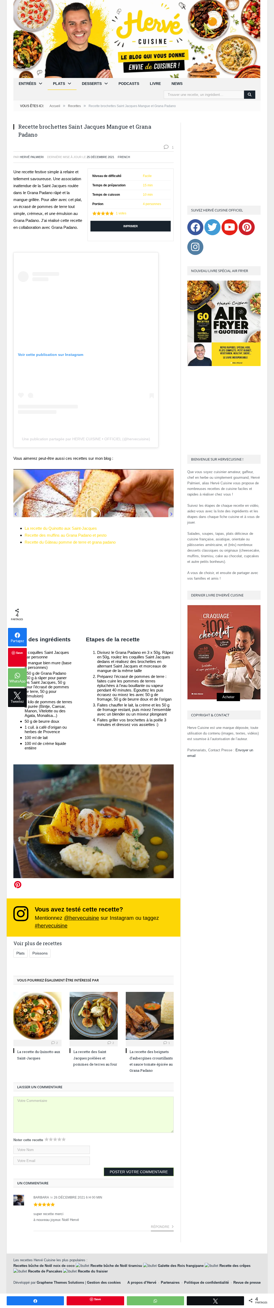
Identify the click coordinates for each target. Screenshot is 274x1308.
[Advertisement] (93, 590)
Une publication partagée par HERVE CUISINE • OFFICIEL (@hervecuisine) (86, 439)
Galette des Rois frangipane (181, 1266)
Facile (147, 176)
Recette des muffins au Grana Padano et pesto (65, 535)
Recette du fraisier (93, 1271)
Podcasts (129, 83)
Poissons (40, 953)
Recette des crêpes (234, 1266)
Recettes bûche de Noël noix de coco (44, 1266)
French (124, 157)
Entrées (27, 83)
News (177, 83)
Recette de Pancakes (45, 1271)
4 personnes (152, 204)
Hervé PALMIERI (32, 157)
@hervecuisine (81, 918)
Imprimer (130, 226)
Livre (155, 83)
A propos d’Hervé (141, 1282)
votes (121, 213)
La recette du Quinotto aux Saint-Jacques (61, 528)
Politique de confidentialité (206, 1282)
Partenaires (170, 1282)
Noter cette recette (28, 1140)
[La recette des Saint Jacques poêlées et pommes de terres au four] (94, 1016)
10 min (148, 195)
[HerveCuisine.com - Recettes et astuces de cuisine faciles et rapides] (137, 39)
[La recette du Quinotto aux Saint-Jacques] (37, 1016)
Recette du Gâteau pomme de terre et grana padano (70, 542)
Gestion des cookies (104, 1282)
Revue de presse (247, 1282)
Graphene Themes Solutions (60, 1282)
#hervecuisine (51, 926)
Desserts (92, 83)
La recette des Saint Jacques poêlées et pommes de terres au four (95, 1058)
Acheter (228, 697)
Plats (59, 83)
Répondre (160, 1227)
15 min (148, 185)
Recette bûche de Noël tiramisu (116, 1266)
